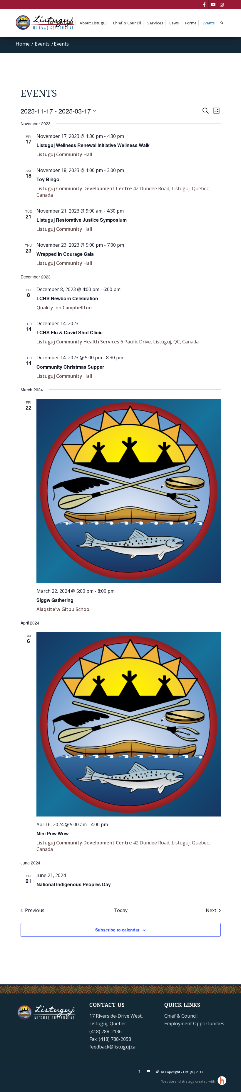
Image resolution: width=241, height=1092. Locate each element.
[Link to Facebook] (204, 4)
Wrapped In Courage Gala (65, 254)
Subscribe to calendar (117, 930)
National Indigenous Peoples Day (73, 884)
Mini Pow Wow (52, 833)
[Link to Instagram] (221, 4)
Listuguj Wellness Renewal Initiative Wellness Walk (93, 145)
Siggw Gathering (54, 600)
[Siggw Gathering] (128, 491)
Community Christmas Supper (70, 366)
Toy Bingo (47, 179)
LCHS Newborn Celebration (67, 298)
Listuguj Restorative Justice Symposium (81, 219)
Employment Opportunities (194, 1023)
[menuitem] (60, 23)
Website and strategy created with (188, 1081)
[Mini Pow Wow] (128, 724)
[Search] (221, 23)
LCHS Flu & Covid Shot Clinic (69, 332)
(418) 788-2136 (105, 1031)
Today (121, 910)
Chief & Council (181, 1016)
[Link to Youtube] (213, 4)
